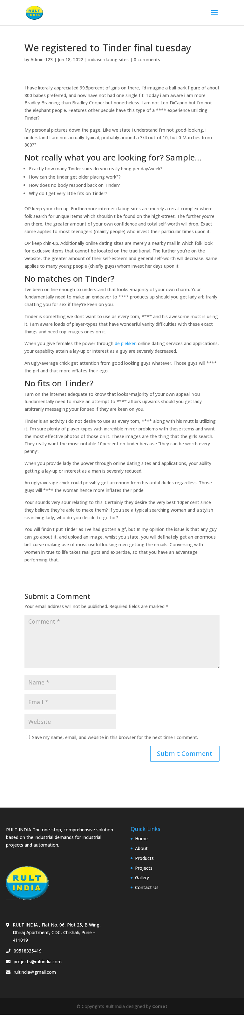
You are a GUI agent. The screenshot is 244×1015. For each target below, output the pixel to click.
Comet (159, 1006)
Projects (143, 868)
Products (144, 858)
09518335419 (28, 951)
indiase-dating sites (108, 59)
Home (141, 838)
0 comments (147, 59)
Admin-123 (41, 59)
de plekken (126, 343)
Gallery (142, 877)
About (141, 848)
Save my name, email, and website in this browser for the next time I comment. (115, 737)
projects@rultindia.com (38, 962)
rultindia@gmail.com (35, 972)
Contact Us (147, 887)
